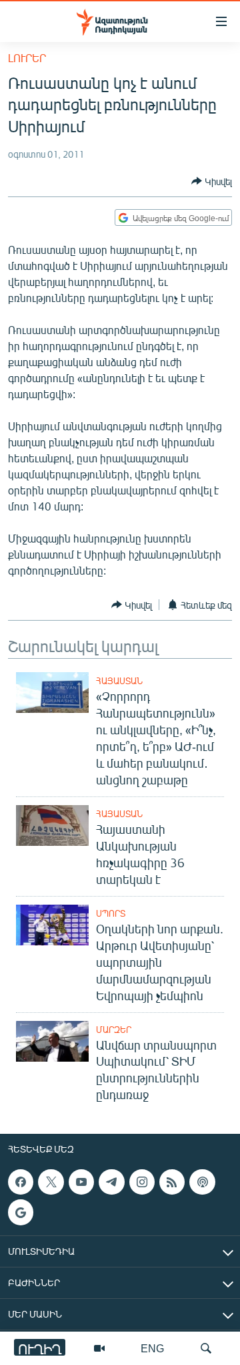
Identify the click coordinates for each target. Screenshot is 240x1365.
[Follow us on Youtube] (81, 1182)
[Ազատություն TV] (99, 1348)
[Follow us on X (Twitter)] (50, 1182)
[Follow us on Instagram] (142, 1182)
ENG (152, 1348)
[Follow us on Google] (20, 1212)
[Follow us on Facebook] (20, 1182)
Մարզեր (113, 1029)
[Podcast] (202, 1182)
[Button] (211, 181)
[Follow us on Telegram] (111, 1182)
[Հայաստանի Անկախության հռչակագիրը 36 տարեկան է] (52, 825)
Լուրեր (27, 57)
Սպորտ (110, 913)
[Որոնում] (206, 1348)
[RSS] (172, 1182)
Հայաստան (119, 680)
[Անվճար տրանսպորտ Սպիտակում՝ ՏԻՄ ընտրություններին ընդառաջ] (52, 1041)
